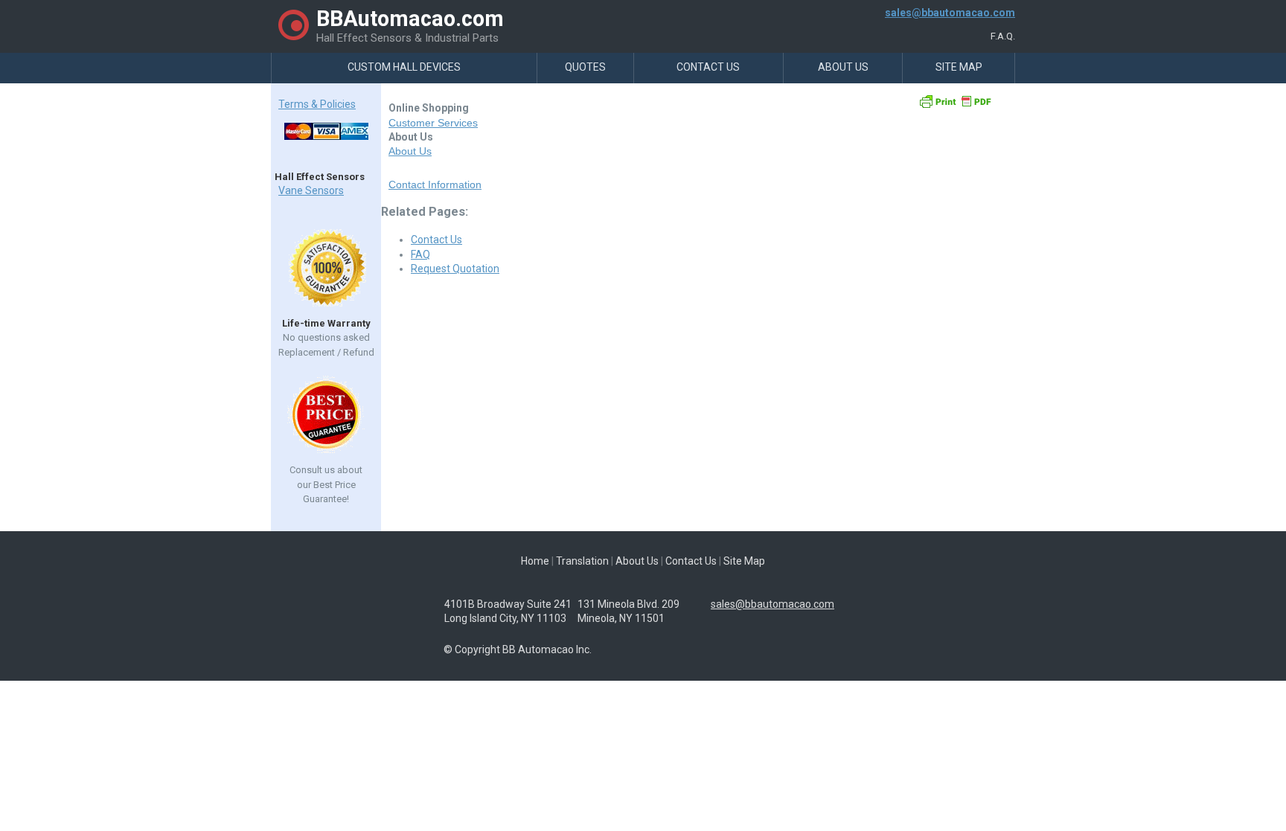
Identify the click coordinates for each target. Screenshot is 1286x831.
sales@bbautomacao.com (950, 13)
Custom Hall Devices (404, 67)
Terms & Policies (317, 104)
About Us (843, 67)
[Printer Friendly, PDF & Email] (955, 106)
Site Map (958, 67)
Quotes (585, 67)
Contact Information (435, 184)
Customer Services (433, 123)
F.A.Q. (1003, 36)
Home (535, 561)
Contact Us (708, 67)
